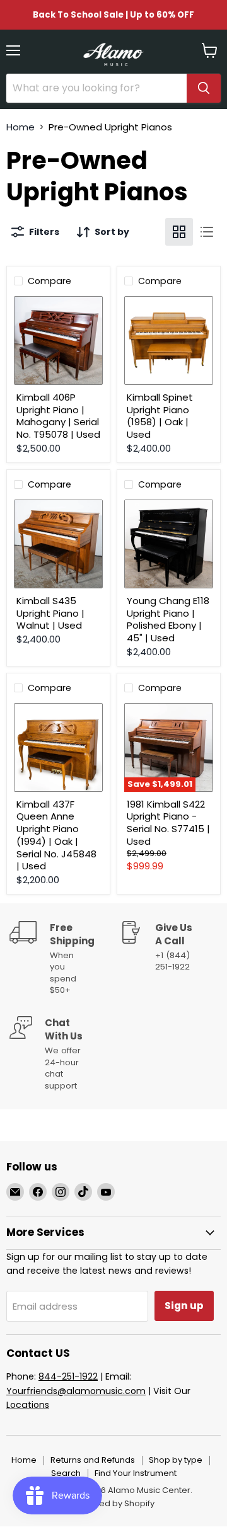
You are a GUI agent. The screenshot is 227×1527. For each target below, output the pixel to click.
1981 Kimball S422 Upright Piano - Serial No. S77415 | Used (168, 823)
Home (20, 127)
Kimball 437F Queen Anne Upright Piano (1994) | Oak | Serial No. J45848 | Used (56, 835)
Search (66, 1473)
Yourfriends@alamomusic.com (76, 1391)
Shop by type (175, 1460)
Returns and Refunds (92, 1460)
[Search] (204, 88)
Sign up (184, 1305)
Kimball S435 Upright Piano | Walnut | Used (50, 613)
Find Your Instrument (136, 1473)
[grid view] (179, 232)
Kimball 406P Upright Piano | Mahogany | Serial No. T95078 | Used (58, 416)
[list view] (207, 232)
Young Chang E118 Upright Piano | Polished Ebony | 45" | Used (168, 619)
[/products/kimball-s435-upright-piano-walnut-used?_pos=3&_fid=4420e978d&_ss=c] (58, 544)
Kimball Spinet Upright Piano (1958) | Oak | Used (160, 416)
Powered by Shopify (113, 1503)
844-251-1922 (68, 1376)
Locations (27, 1404)
